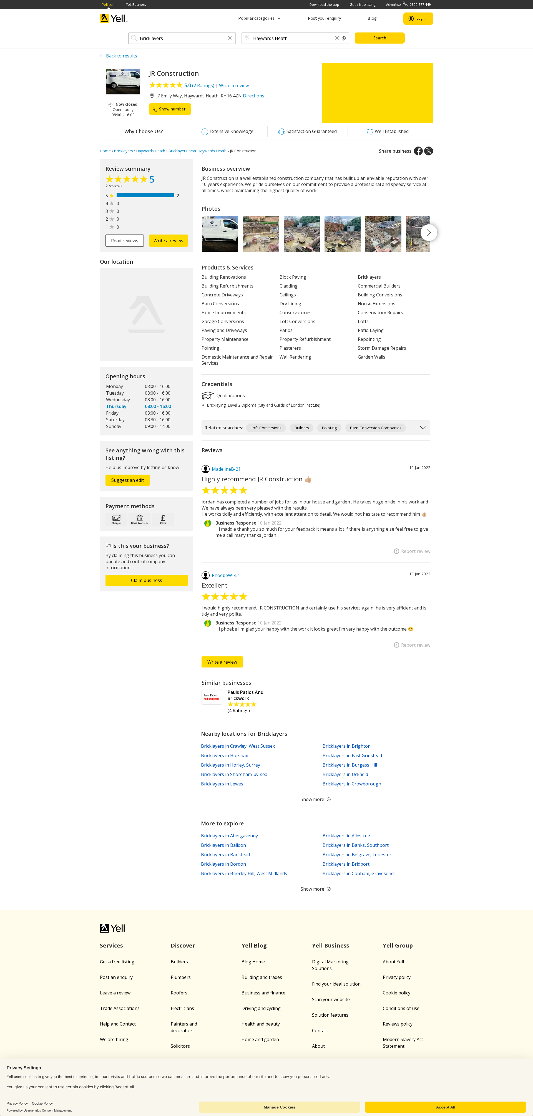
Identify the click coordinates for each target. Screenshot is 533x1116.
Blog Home (253, 962)
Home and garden (260, 1039)
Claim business (146, 580)
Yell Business (136, 4)
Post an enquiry (116, 977)
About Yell (393, 962)
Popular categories (256, 18)
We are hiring (114, 1039)
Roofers (179, 993)
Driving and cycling (261, 1008)
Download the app (324, 4)
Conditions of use (401, 1008)
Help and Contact (118, 1024)
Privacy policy (397, 977)
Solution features (330, 1015)
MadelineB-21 (226, 469)
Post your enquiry (324, 18)
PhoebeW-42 (225, 575)
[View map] (146, 314)
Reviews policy (398, 1024)
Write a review (234, 85)
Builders (179, 962)
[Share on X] (428, 151)
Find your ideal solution (336, 984)
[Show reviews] (127, 180)
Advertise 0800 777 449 (408, 4)
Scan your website (331, 999)
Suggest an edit (127, 480)
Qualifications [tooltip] (230, 395)
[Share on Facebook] (418, 151)
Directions (253, 96)
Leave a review (115, 993)
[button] (230, 38)
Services (111, 945)
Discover (183, 945)
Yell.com (108, 4)
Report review (415, 551)
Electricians (182, 1008)
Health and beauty (261, 1024)
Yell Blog (254, 945)
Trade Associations (120, 1008)
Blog (372, 18)
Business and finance (263, 993)
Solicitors (180, 1046)
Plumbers (181, 977)
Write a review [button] (168, 241)
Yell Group (398, 945)
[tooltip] (343, 38)
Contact (320, 1030)
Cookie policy (396, 993)
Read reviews (124, 241)
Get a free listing (363, 4)
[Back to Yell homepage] (114, 18)
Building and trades (262, 977)
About (318, 1046)
